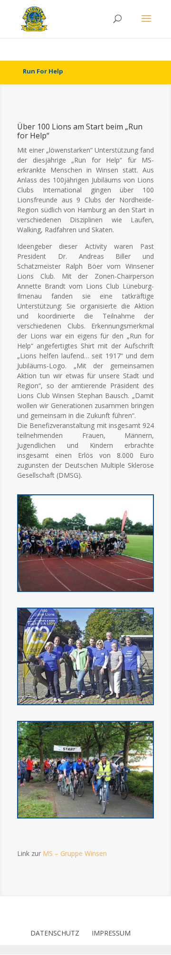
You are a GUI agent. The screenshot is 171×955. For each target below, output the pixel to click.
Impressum (111, 932)
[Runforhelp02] (85, 817)
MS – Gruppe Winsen (75, 853)
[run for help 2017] (85, 704)
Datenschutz (54, 932)
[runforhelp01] (85, 590)
